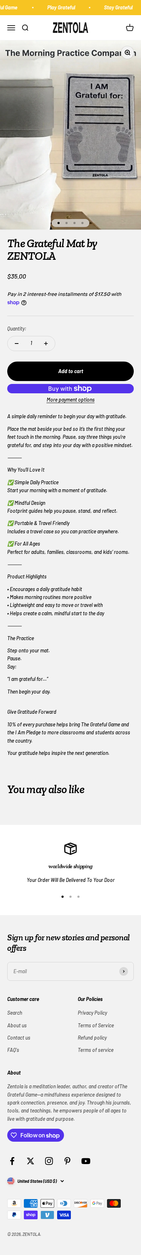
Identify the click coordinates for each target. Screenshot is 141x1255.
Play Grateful (58, 7)
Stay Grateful (115, 7)
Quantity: (16, 328)
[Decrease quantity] (17, 343)
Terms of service (96, 1050)
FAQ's (13, 1050)
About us (17, 1025)
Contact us (18, 1038)
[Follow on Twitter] (30, 1161)
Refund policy (92, 1038)
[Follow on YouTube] (86, 1161)
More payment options (71, 400)
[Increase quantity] (46, 343)
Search (14, 1013)
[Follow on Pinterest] (67, 1161)
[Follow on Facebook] (12, 1161)
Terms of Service (96, 1025)
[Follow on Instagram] (49, 1161)
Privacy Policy (92, 1013)
